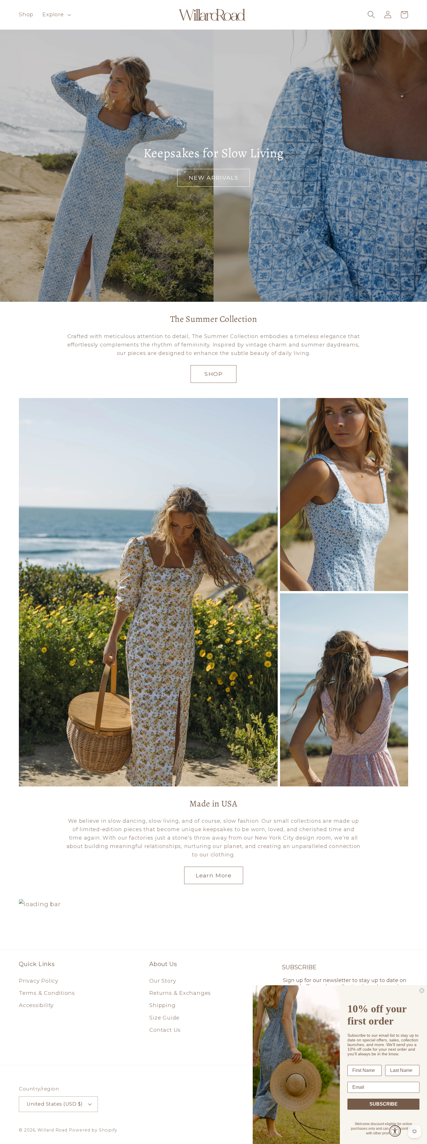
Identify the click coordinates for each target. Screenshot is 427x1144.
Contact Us (165, 1030)
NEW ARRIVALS (213, 177)
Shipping (162, 1005)
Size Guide (164, 1017)
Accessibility (36, 1005)
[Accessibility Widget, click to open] (395, 1131)
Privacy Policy (38, 980)
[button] (56, 15)
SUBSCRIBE (383, 1104)
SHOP (213, 373)
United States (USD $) (55, 1104)
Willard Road (52, 1130)
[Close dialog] (422, 990)
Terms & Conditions (47, 993)
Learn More (213, 875)
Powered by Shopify (93, 1130)
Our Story (162, 980)
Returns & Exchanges (180, 993)
